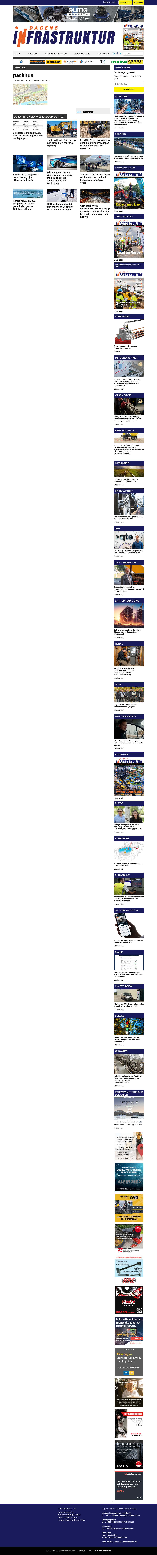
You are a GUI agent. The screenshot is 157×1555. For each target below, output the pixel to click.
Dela (79, 112)
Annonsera (138, 2)
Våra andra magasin (56, 54)
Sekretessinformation (102, 1551)
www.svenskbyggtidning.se (69, 1515)
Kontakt (32, 54)
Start (17, 54)
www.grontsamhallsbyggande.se (71, 1520)
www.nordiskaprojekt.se (68, 1517)
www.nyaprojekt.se (66, 1512)
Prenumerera (125, 2)
